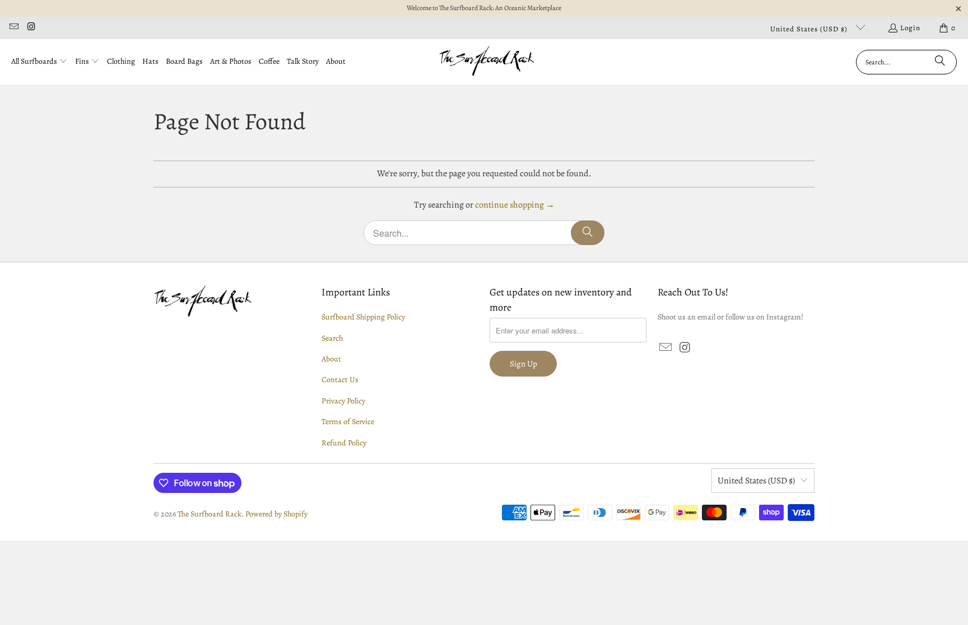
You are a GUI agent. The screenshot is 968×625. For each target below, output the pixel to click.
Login (910, 27)
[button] (39, 62)
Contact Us (340, 379)
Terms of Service (348, 421)
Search (332, 338)
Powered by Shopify (276, 514)
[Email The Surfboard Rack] (13, 27)
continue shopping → (515, 205)
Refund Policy (344, 443)
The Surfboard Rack (209, 514)
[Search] (940, 62)
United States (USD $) (810, 29)
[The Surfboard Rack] (487, 62)
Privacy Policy (343, 401)
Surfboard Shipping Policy (363, 317)
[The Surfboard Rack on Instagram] (31, 27)
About (331, 359)
